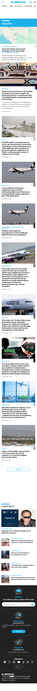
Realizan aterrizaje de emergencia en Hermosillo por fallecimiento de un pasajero (15, 233)
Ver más (18, 469)
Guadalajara (28, 6)
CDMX (11, 6)
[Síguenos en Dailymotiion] (32, 662)
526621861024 (18, 623)
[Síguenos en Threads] (28, 662)
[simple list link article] (18, 519)
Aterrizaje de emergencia (10, 46)
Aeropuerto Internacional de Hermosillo (12, 227)
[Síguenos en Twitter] (9, 662)
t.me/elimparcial (18, 649)
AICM (3, 139)
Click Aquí (18, 631)
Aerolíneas (6, 185)
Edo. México (19, 6)
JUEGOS (4, 6)
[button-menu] (2, 2)
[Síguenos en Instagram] (14, 662)
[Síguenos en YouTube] (18, 662)
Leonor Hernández (12, 52)
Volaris (4, 317)
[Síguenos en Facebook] (5, 662)
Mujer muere (6, 266)
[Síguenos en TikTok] (23, 662)
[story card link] (18, 37)
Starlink (5, 88)
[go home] (18, 674)
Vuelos (4, 448)
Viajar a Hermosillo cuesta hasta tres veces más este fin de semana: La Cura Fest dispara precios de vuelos (15, 454)
